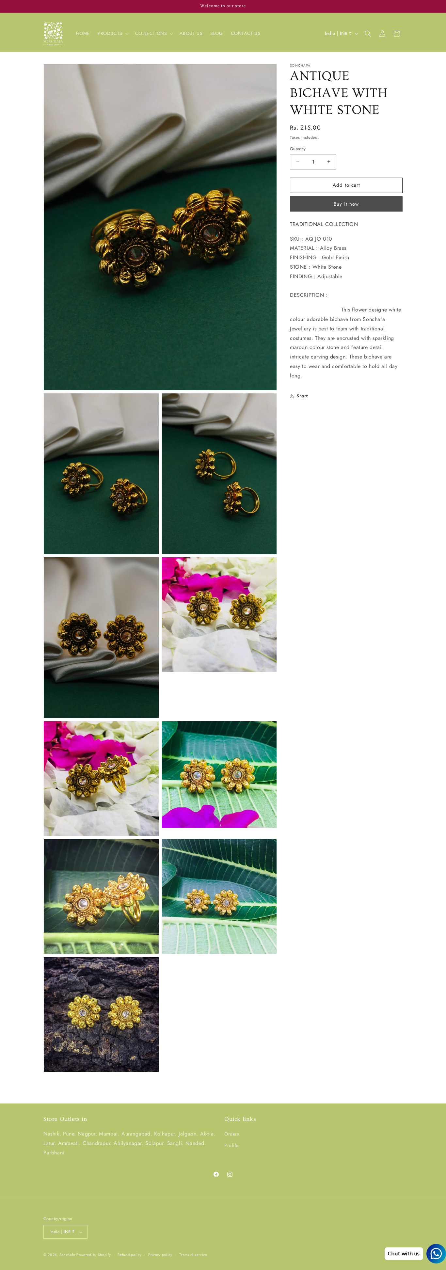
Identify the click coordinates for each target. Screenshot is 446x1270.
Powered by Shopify (93, 1255)
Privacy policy (160, 1254)
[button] (112, 33)
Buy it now (346, 204)
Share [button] (302, 395)
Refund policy (129, 1254)
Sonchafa (67, 1255)
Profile (231, 1145)
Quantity (298, 149)
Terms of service (193, 1254)
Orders (231, 1134)
